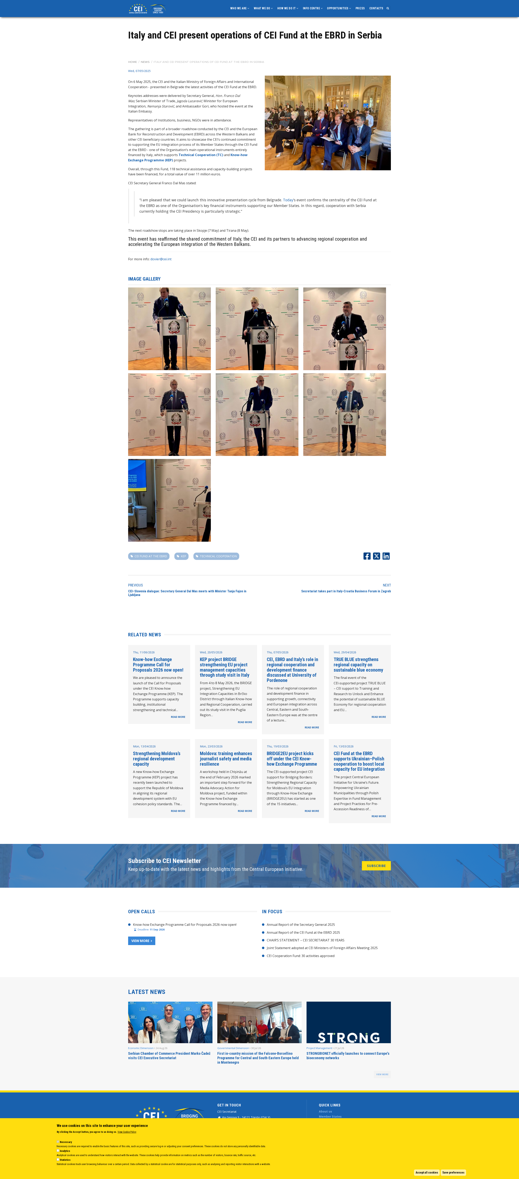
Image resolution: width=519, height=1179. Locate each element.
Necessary (66, 1142)
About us (325, 1111)
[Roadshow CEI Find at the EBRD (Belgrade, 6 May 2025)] (328, 123)
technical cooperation (218, 556)
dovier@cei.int (161, 259)
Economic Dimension (140, 1048)
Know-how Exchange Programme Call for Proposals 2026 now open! (158, 665)
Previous (135, 585)
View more (140, 941)
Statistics (65, 1159)
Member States (330, 1116)
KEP (183, 556)
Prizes (360, 8)
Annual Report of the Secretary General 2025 (301, 924)
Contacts (376, 8)
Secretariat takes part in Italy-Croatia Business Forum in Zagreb (346, 591)
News (145, 61)
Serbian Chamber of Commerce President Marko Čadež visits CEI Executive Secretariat (169, 1055)
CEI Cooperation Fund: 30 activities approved (301, 956)
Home (132, 61)
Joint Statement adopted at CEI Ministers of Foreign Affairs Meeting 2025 (322, 948)
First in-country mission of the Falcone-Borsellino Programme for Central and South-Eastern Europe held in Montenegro (258, 1057)
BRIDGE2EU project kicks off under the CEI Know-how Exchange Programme (292, 759)
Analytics (65, 1150)
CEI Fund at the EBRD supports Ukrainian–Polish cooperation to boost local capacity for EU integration (359, 761)
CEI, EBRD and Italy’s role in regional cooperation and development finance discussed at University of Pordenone (292, 670)
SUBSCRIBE (376, 866)
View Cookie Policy (127, 1132)
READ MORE (178, 717)
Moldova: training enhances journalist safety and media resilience (226, 759)
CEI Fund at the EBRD (151, 556)
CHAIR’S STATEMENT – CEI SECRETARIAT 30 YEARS (305, 940)
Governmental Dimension (233, 1048)
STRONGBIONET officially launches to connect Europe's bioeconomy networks (348, 1055)
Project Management (319, 1048)
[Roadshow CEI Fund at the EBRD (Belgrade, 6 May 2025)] (169, 328)
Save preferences (453, 1172)
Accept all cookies (427, 1172)
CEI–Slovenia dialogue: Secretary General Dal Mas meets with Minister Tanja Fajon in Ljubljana (187, 593)
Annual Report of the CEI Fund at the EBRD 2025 (303, 932)
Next (387, 585)
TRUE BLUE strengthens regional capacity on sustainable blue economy (358, 665)
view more (382, 1074)
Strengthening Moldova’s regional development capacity (156, 759)
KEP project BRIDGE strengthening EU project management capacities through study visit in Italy (224, 667)
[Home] (148, 8)
